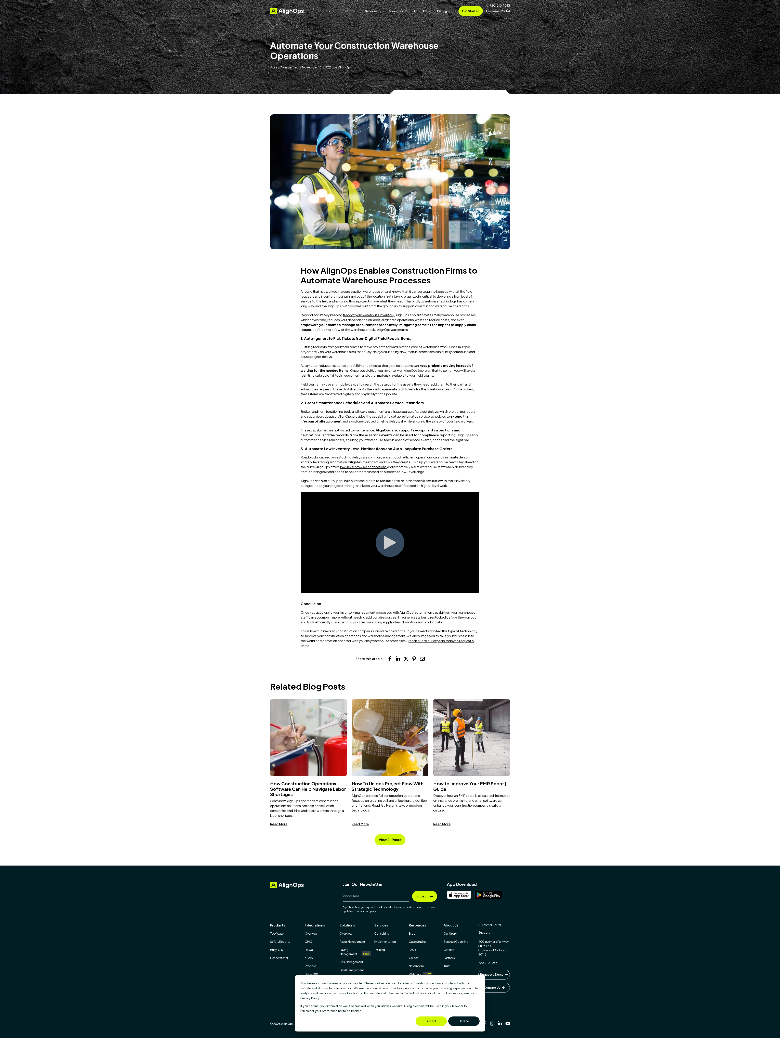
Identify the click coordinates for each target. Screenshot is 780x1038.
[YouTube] (507, 1023)
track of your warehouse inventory (368, 315)
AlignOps (345, 67)
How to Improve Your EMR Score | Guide (469, 786)
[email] (422, 658)
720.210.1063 (487, 962)
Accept (431, 1021)
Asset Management (285, 67)
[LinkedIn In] (500, 1023)
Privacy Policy (389, 907)
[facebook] (389, 658)
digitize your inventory (382, 370)
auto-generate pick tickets (394, 389)
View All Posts (390, 840)
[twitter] (406, 658)
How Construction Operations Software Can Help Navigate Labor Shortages (308, 789)
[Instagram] (492, 1023)
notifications (377, 467)
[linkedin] (397, 658)
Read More (278, 824)
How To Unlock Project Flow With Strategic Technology (388, 786)
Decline (464, 1021)
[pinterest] (414, 658)
